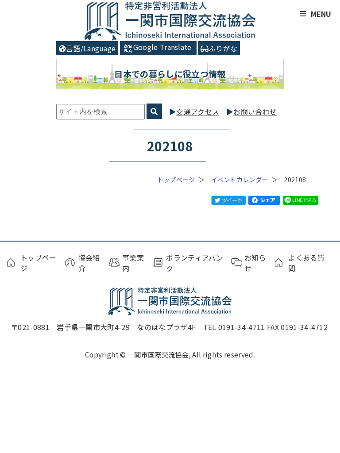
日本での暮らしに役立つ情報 (169, 74)
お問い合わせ (255, 111)
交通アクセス (197, 111)
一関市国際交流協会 (170, 20)
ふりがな (223, 48)
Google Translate (162, 47)
